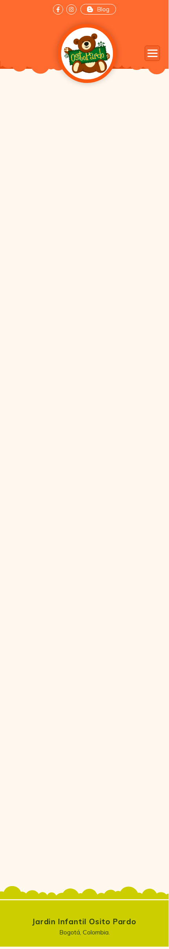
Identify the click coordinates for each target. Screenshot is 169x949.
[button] (152, 53)
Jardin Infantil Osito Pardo (84, 921)
